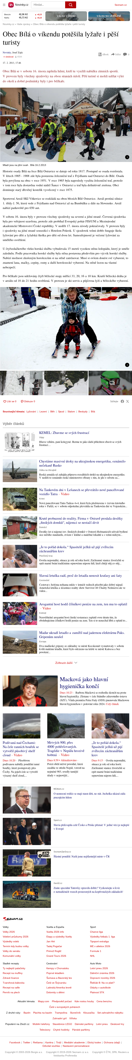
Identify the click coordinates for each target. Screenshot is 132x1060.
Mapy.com (43, 1001)
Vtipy (41, 437)
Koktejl (42, 613)
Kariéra (49, 1042)
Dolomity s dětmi (55, 992)
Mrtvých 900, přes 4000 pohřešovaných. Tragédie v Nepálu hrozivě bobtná (65, 748)
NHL (92, 955)
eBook (105, 54)
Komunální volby (12, 955)
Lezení (43, 411)
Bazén (27, 1012)
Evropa (42, 641)
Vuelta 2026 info (55, 931)
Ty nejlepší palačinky (14, 968)
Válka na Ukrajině (47, 470)
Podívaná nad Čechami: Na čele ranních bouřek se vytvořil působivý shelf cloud (21, 748)
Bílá (93, 411)
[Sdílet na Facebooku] (122, 401)
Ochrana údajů (112, 1042)
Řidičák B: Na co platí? (102, 982)
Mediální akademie (74, 1042)
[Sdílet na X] (127, 401)
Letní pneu (102, 1024)
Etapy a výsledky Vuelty (59, 936)
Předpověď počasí (62, 1001)
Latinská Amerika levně (59, 987)
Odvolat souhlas (51, 1046)
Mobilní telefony (41, 1024)
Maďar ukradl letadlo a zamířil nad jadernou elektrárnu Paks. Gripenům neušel (82, 634)
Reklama (38, 1042)
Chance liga (96, 931)
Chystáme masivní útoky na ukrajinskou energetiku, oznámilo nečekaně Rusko (82, 463)
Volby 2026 (9, 931)
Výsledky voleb (11, 941)
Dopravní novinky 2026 (102, 978)
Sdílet (118, 54)
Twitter (26, 1042)
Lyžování (31, 411)
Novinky (7, 52)
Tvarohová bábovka (13, 982)
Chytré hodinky (61, 1029)
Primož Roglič (53, 951)
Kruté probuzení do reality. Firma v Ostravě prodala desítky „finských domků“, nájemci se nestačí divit (81, 520)
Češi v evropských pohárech (64, 1007)
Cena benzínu (104, 1001)
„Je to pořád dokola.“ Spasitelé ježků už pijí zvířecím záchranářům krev (76, 549)
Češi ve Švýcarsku (56, 982)
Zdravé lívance (11, 978)
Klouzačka (89, 1012)
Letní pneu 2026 (99, 968)
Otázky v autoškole (100, 987)
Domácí (43, 527)
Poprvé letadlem (55, 973)
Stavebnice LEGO (62, 1024)
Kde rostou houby (84, 1001)
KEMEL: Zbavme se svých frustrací (64, 432)
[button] (66, 125)
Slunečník (75, 1012)
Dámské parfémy (84, 1024)
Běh (52, 411)
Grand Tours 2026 (56, 955)
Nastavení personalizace (76, 1046)
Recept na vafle (11, 987)
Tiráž (58, 1042)
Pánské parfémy (81, 1029)
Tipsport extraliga (99, 941)
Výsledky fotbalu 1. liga (102, 936)
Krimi (42, 499)
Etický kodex (94, 1042)
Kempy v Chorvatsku (57, 968)
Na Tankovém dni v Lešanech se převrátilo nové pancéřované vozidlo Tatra (81, 491)
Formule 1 (95, 951)
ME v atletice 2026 (100, 946)
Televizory (45, 1029)
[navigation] (4, 5)
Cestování (44, 580)
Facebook (14, 1042)
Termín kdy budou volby (16, 946)
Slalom (71, 411)
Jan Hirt (50, 941)
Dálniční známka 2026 (102, 973)
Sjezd (61, 411)
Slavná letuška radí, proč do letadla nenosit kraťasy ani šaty (80, 575)
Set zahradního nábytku (110, 1012)
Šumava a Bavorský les (59, 978)
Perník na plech (11, 992)
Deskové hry (117, 1024)
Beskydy (82, 411)
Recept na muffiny (13, 973)
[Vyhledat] (70, 4)
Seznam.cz (121, 4)
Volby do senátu (11, 951)
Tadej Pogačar (54, 946)
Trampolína (61, 1012)
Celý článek (112, 704)
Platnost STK (97, 992)
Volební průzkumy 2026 (15, 936)
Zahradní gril (60, 1018)
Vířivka (73, 1018)
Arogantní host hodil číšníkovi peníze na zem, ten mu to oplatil (83, 604)
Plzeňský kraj (45, 556)
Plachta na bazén (42, 1012)
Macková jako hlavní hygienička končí (84, 682)
